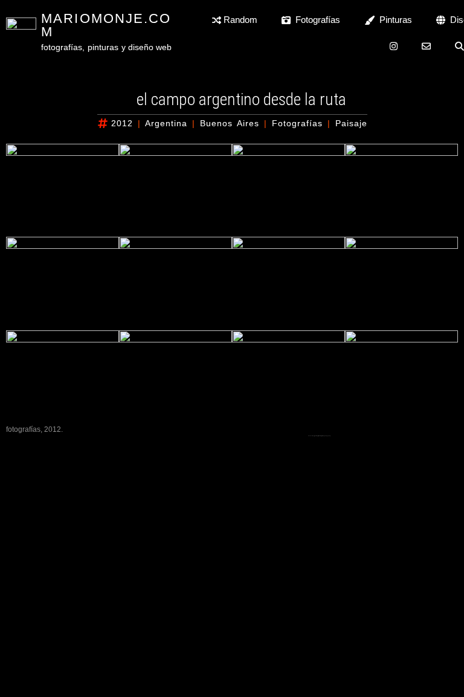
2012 (122, 123)
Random (239, 19)
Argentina (166, 123)
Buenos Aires (229, 123)
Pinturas (393, 19)
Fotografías (315, 19)
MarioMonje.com (106, 25)
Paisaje (351, 123)
